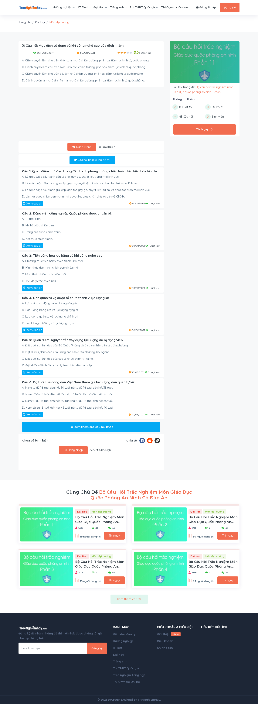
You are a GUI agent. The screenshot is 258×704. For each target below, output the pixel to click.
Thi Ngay (202, 129)
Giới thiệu (168, 634)
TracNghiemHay (149, 699)
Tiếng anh (117, 7)
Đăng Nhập (83, 147)
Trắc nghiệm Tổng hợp (129, 675)
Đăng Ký (230, 7)
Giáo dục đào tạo (125, 634)
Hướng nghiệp (63, 7)
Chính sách (165, 648)
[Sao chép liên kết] (157, 440)
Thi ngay (114, 535)
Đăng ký (97, 648)
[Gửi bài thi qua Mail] (150, 440)
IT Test (83, 7)
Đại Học (98, 7)
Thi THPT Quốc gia (142, 7)
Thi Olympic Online (174, 7)
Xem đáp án (34, 203)
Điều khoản (165, 641)
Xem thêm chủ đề (129, 599)
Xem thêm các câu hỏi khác (93, 427)
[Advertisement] (91, 114)
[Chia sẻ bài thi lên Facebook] (143, 440)
